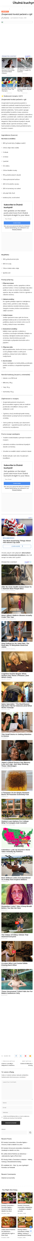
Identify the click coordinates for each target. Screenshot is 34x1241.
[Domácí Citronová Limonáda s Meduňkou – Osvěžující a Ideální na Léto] (25, 1198)
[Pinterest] (25, 1056)
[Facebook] (16, 1056)
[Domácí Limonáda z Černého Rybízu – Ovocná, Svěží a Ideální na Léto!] (8, 1198)
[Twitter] (21, 1056)
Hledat (3, 1129)
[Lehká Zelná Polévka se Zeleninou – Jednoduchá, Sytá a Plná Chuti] (8, 1222)
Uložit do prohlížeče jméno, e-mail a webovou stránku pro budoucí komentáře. (16, 1117)
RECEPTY (5, 11)
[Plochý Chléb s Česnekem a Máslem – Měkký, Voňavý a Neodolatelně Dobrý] (25, 1222)
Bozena (6, 18)
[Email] (30, 1056)
